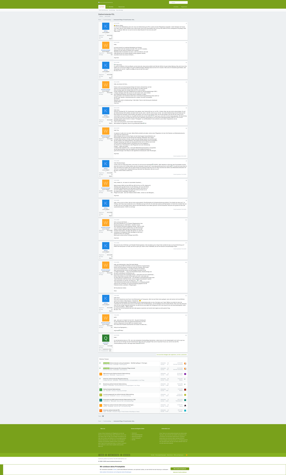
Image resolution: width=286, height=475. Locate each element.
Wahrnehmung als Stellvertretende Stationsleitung (116, 373)
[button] (115, 6)
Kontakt (133, 439)
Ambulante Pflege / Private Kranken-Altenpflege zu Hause (125, 411)
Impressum (134, 433)
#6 (186, 128)
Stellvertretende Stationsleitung (111, 389)
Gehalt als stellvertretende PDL (111, 410)
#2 (186, 42)
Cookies (102, 455)
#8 (186, 180)
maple (104, 411)
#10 (186, 220)
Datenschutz (170, 455)
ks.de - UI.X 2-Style (114, 455)
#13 (186, 295)
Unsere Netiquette (136, 438)
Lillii (104, 390)
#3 (186, 62)
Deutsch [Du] (126, 455)
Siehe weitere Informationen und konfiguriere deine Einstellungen (115, 472)
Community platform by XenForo (112, 458)
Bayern (110, 38)
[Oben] (185, 455)
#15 (186, 335)
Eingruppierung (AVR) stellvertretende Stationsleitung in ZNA (119, 399)
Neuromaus (180, 374)
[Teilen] (184, 23)
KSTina (101, 16)
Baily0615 (105, 385)
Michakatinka (106, 395)
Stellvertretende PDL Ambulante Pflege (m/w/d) (122, 368)
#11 (186, 242)
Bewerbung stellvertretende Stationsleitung (114, 384)
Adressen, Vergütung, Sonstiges (119, 390)
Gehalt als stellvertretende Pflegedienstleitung (115, 378)
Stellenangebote (123, 364)
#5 (186, 108)
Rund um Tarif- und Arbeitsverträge (125, 401)
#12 (186, 262)
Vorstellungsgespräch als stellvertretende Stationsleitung (118, 394)
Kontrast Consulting (107, 364)
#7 (186, 161)
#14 (186, 315)
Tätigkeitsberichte (120, 375)
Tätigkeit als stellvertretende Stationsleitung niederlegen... (118, 405)
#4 (186, 82)
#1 (186, 23)
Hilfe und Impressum (178, 455)
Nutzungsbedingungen (137, 434)
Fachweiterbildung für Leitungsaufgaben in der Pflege (131, 380)
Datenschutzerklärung (137, 436)
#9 (186, 200)
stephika (105, 406)
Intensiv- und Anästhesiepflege (123, 395)
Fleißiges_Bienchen (107, 380)
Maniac (181, 380)
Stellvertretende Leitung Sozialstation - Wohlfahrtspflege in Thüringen (128, 363)
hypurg (181, 406)
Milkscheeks (106, 375)
